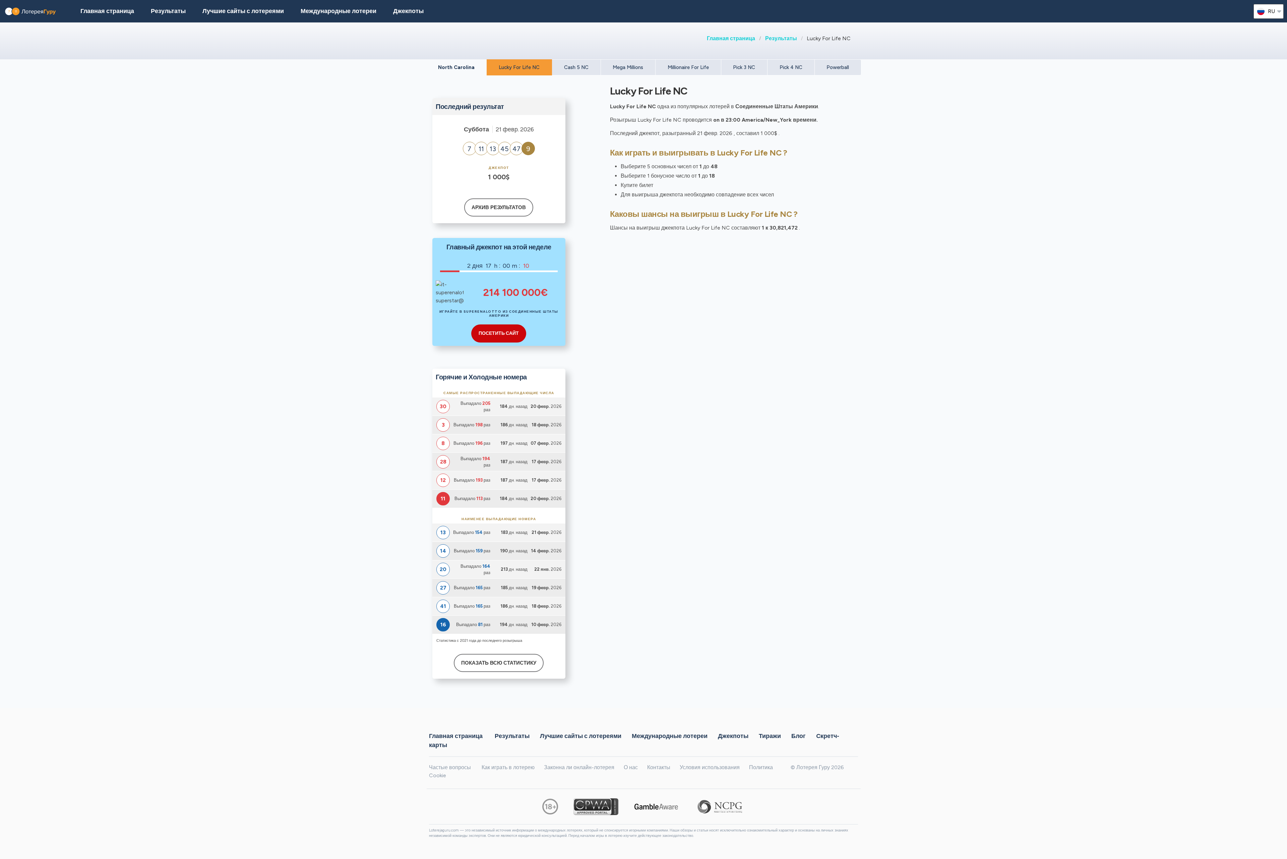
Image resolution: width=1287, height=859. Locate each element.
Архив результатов (499, 207)
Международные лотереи (338, 11)
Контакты (658, 767)
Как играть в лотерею (508, 767)
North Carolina (456, 67)
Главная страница (731, 38)
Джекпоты (408, 11)
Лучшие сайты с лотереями (243, 11)
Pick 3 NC (744, 67)
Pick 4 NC (791, 67)
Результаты (781, 38)
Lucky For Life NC (519, 67)
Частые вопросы (450, 767)
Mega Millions (628, 67)
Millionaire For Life (688, 67)
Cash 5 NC (576, 67)
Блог (798, 736)
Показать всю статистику (498, 663)
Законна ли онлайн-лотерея (579, 767)
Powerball (837, 67)
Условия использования (710, 767)
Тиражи (770, 736)
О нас (631, 767)
